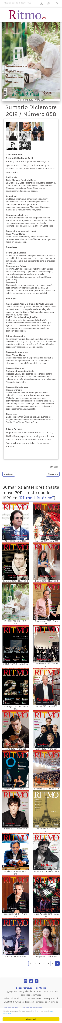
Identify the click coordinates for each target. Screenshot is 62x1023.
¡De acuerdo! (31, 1019)
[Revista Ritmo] (27, 14)
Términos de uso (10, 1007)
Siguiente (52, 474)
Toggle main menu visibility (58, 13)
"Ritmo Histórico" (36, 497)
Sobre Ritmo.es (24, 987)
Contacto (41, 987)
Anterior (9, 474)
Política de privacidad (32, 1007)
